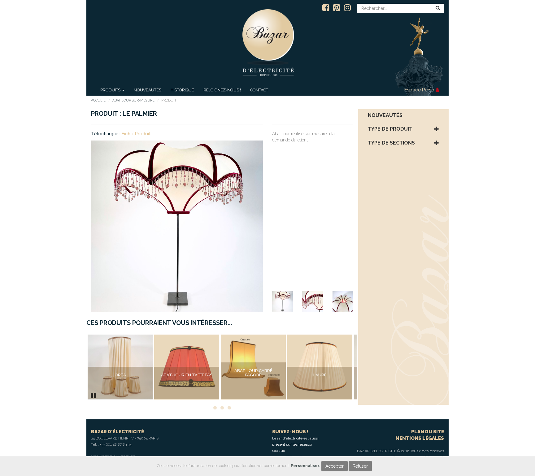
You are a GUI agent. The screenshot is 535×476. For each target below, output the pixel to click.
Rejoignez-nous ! (222, 90)
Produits (110, 90)
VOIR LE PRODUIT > (120, 388)
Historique (182, 90)
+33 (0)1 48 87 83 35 (115, 444)
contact (259, 90)
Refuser (360, 466)
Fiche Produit (136, 133)
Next (366, 367)
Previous (78, 367)
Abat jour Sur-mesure (133, 100)
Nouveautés (147, 90)
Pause (94, 395)
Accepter (334, 466)
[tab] (403, 115)
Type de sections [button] (391, 143)
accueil (98, 100)
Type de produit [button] (390, 129)
